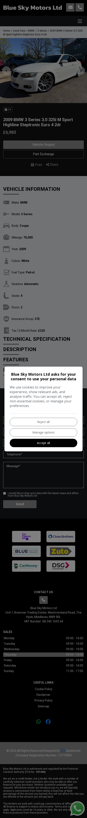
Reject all (43, 422)
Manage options (43, 432)
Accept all (43, 443)
